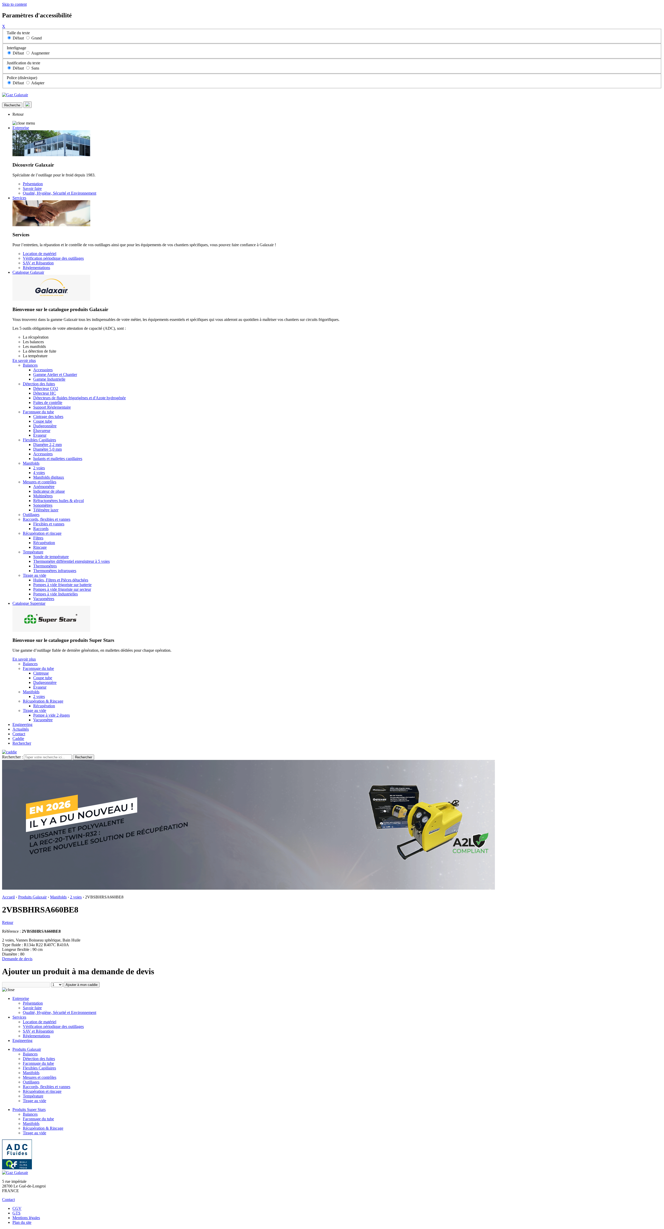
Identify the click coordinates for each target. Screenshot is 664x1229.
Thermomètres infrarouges (54, 570)
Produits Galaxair (32, 897)
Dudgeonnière (45, 426)
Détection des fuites (39, 384)
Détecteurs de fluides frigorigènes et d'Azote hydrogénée (79, 398)
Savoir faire (32, 188)
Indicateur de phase (49, 491)
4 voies (39, 472)
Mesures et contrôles (39, 482)
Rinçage (40, 547)
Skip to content (14, 4)
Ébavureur (41, 430)
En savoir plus (24, 360)
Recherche (12, 105)
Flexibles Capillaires (39, 440)
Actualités (20, 729)
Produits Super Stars (29, 1109)
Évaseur (39, 435)
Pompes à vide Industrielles (55, 594)
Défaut (18, 38)
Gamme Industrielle (49, 379)
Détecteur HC (44, 393)
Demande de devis (17, 959)
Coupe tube (42, 421)
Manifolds (31, 463)
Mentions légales (26, 1218)
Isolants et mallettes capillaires (57, 458)
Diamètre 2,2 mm (47, 444)
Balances (30, 365)
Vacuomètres (43, 598)
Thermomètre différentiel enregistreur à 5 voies (71, 561)
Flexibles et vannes (48, 524)
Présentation (33, 184)
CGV (17, 1208)
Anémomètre (43, 486)
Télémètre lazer (45, 510)
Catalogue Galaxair (28, 272)
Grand (36, 38)
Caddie (18, 738)
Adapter (37, 83)
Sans (35, 68)
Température (33, 552)
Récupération (44, 542)
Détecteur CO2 (45, 388)
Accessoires (43, 370)
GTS (16, 1213)
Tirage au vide (34, 575)
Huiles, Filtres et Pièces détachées (60, 580)
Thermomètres (45, 566)
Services (19, 198)
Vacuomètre (43, 720)
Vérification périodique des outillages (53, 258)
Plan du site (21, 1222)
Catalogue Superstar (28, 603)
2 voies (39, 468)
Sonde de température (51, 556)
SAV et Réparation (38, 263)
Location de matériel (39, 253)
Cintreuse (41, 673)
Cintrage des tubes (48, 416)
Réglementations (36, 267)
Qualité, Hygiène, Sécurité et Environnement (59, 193)
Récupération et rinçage (42, 533)
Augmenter (40, 53)
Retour (18, 114)
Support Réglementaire (52, 407)
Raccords (41, 528)
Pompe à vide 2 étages (51, 715)
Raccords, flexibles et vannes (46, 519)
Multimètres (43, 496)
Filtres (38, 538)
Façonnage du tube (38, 412)
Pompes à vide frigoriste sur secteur (62, 589)
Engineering (22, 724)
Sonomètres (42, 505)
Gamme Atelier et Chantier (55, 374)
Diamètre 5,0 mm (47, 449)
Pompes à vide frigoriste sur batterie (62, 584)
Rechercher (21, 743)
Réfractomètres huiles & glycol (58, 500)
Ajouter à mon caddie (82, 985)
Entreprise (20, 128)
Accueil (8, 897)
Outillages (31, 514)
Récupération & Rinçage (43, 701)
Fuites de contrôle (47, 402)
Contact (18, 734)
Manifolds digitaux (48, 477)
